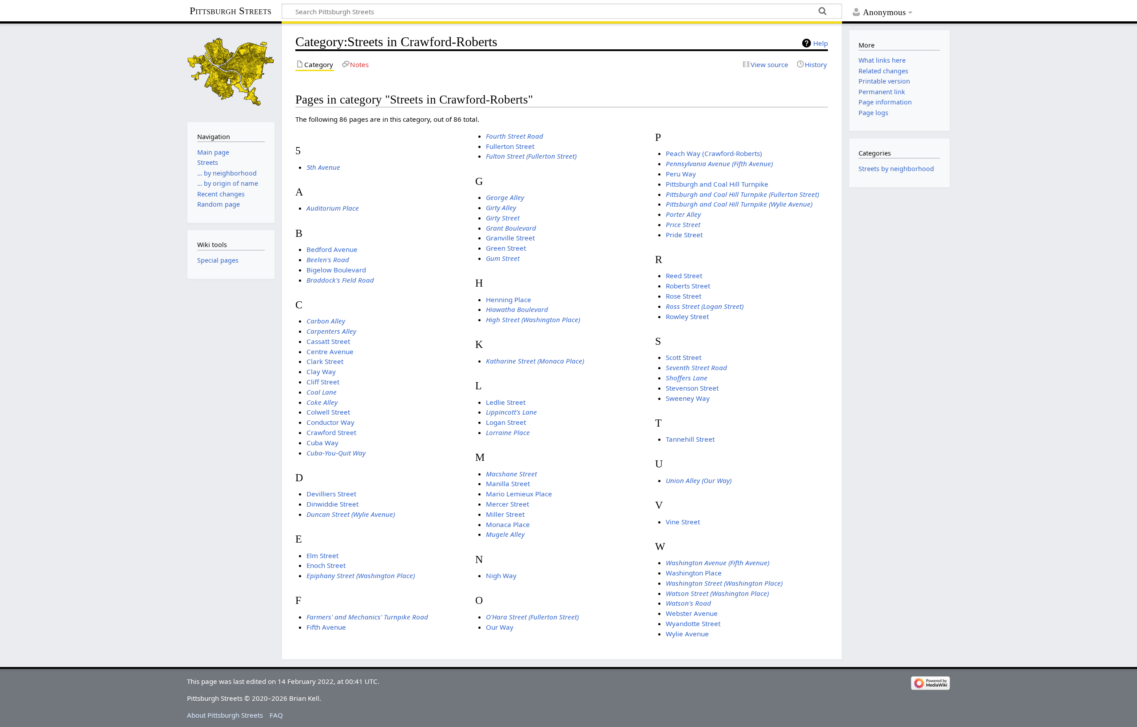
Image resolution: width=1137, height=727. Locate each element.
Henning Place (508, 299)
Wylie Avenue (687, 633)
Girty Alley (501, 207)
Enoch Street (326, 565)
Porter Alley (683, 214)
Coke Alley (322, 402)
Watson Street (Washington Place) (717, 593)
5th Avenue (323, 167)
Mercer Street (507, 503)
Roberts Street (688, 285)
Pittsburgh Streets (230, 11)
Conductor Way (330, 422)
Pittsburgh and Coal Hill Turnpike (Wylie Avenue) (739, 204)
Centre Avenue (330, 351)
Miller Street (505, 514)
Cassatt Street (328, 341)
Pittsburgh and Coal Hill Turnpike (717, 184)
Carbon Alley (325, 320)
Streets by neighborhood (896, 168)
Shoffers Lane (687, 377)
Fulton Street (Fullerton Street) (531, 156)
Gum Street (503, 258)
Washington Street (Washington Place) (724, 583)
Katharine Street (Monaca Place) (535, 360)
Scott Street (683, 357)
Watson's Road (688, 603)
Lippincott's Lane (511, 411)
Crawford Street (331, 432)
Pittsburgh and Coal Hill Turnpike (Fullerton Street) (742, 194)
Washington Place (694, 572)
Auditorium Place (332, 208)
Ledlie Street (505, 402)
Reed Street (684, 275)
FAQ (276, 715)
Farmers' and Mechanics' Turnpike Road (367, 616)
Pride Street (684, 234)
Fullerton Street (510, 146)
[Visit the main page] (231, 71)
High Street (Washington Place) (533, 319)
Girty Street (503, 217)
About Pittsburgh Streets (225, 715)
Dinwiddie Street (332, 503)
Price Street (683, 224)
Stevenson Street (692, 387)
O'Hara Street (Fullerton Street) (532, 616)
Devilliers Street (331, 493)
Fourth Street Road (514, 136)
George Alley (505, 197)
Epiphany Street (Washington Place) (360, 575)
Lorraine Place (508, 432)
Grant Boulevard (511, 228)
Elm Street (322, 555)
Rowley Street (687, 316)
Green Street (506, 248)
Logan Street (506, 422)
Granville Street (510, 237)
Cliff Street (322, 381)
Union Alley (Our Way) (698, 480)
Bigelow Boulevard (336, 269)
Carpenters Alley (331, 331)
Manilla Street (508, 483)
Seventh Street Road (696, 367)
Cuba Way (322, 442)
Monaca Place (508, 524)
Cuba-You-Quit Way (336, 452)
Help (820, 43)
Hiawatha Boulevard (517, 309)
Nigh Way (501, 575)
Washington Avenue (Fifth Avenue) (717, 562)
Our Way (499, 627)
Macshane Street (511, 473)
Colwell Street (328, 411)
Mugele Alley (505, 534)
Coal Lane (321, 391)
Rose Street (683, 296)
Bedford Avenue (332, 249)
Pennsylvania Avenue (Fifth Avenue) (719, 163)
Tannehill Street (690, 439)
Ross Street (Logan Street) (704, 306)
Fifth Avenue (326, 627)
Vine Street (683, 521)
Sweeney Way (688, 398)
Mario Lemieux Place (519, 493)
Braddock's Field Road (340, 280)
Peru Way (681, 173)
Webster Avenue (692, 613)
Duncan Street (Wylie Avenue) (350, 514)
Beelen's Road (327, 259)
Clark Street (324, 361)
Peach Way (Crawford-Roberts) (714, 153)
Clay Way (321, 371)
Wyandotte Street (693, 623)
